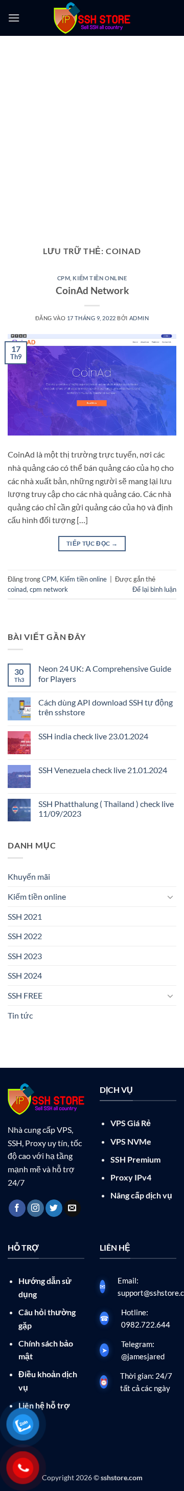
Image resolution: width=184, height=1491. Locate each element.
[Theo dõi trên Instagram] (35, 1208)
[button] (14, 17)
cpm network (49, 589)
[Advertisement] (92, 133)
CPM (64, 278)
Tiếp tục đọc (92, 543)
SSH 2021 (25, 916)
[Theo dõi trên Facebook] (17, 1208)
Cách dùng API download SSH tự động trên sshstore (105, 707)
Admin (139, 318)
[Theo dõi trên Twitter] (53, 1208)
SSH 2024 (25, 975)
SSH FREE (25, 995)
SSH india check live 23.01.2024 (93, 736)
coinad (17, 589)
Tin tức (20, 1015)
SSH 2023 (25, 956)
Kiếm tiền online (100, 278)
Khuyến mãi (29, 876)
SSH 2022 (25, 936)
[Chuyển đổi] (170, 897)
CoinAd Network (92, 290)
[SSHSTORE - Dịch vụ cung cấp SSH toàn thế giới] (92, 18)
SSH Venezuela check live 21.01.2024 (102, 770)
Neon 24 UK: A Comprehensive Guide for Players (104, 673)
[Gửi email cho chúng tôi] (72, 1208)
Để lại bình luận (154, 589)
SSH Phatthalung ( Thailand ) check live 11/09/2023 (106, 808)
